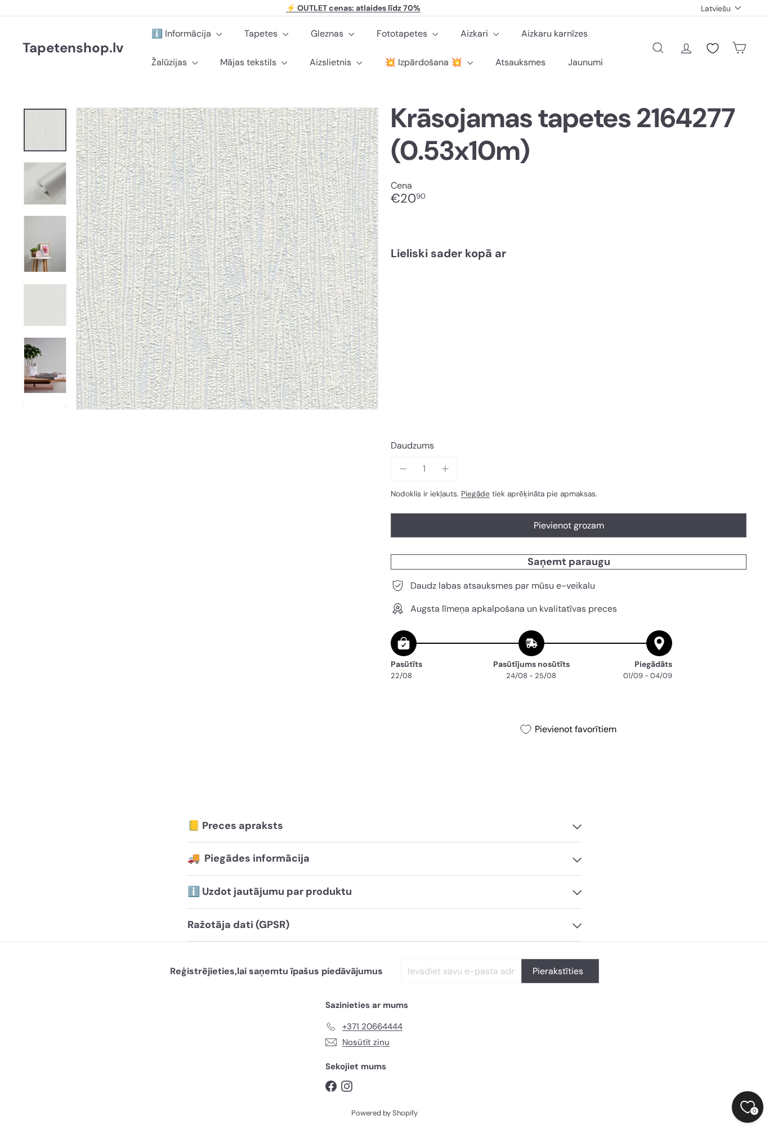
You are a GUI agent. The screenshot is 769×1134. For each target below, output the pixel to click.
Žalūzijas (170, 62)
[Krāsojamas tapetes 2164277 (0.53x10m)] (568, 307)
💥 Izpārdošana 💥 (424, 62)
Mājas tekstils (249, 62)
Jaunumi (585, 62)
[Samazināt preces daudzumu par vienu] (403, 468)
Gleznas (328, 33)
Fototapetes (403, 33)
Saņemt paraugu (568, 561)
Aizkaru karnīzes (554, 33)
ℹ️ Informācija (182, 33)
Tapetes (262, 33)
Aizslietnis (332, 62)
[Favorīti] (712, 48)
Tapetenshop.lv (73, 48)
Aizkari (475, 33)
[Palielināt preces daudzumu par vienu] (445, 468)
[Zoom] (227, 258)
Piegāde (475, 494)
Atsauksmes (520, 62)
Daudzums (412, 445)
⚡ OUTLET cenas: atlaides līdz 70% (353, 8)
